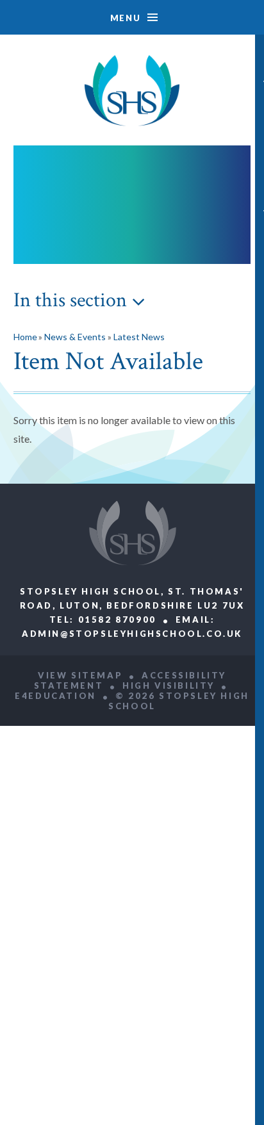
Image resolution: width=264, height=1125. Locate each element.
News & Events (75, 336)
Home (25, 336)
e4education (55, 696)
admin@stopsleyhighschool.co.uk (132, 633)
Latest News (139, 336)
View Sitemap (80, 675)
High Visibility (168, 685)
